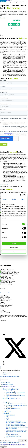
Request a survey (4, 379)
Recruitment (5, 328)
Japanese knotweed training (13, 408)
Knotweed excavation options (13, 394)
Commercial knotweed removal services (16, 405)
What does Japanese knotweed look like (16, 430)
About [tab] (23, 199)
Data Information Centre (8, 330)
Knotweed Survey (10, 391)
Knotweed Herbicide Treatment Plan (15, 392)
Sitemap (5, 374)
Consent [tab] (5, 199)
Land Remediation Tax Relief (13, 436)
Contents (3, 1)
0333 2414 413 (4, 292)
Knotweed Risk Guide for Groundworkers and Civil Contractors (17, 427)
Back (7, 396)
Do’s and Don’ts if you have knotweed (16, 422)
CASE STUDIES (10, 415)
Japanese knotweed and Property (14, 424)
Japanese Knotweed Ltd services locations (12, 325)
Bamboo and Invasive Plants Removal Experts (13, 326)
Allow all (14, 243)
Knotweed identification (11, 398)
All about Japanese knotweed (13, 421)
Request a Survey (4, 184)
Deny (14, 251)
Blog (4, 329)
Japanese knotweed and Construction (15, 425)
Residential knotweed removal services (16, 404)
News (7, 418)
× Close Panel (3, 447)
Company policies (7, 372)
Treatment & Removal (11, 389)
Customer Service (7, 331)
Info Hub (6, 413)
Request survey (8, 400)
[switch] (24, 228)
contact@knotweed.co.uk (15, 292)
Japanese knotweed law (12, 434)
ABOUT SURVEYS (5, 258)
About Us (6, 402)
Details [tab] (14, 199)
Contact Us (2, 18)
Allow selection (14, 247)
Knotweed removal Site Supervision (15, 395)
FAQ (4, 324)
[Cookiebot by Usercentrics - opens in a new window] (20, 195)
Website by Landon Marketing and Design (9, 376)
